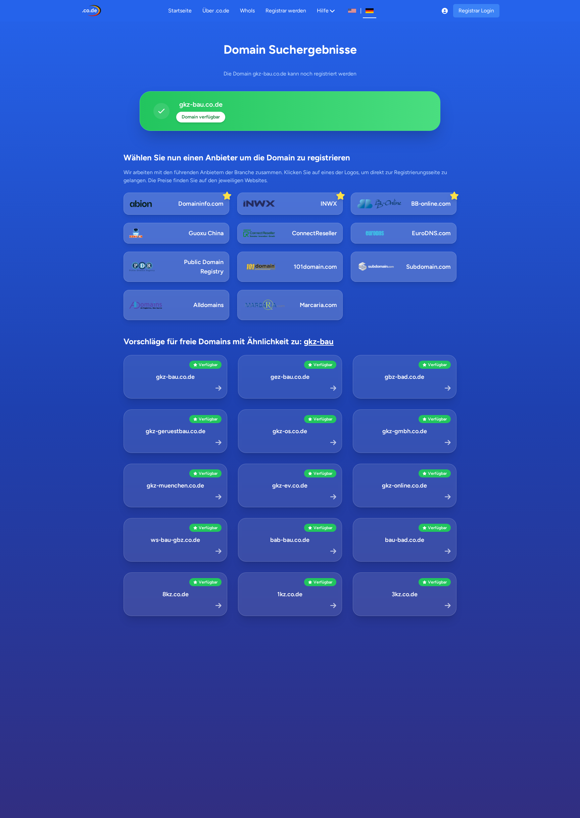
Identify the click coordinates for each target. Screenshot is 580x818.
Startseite (180, 10)
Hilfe (323, 10)
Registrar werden (285, 10)
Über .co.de (215, 10)
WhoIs (247, 10)
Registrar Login (476, 10)
